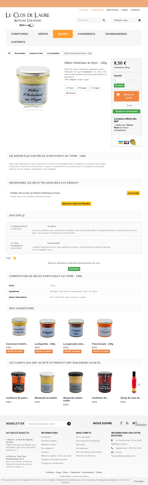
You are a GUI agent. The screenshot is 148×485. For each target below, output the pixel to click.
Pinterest (72, 93)
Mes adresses (82, 448)
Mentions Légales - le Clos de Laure (56, 456)
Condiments (75, 472)
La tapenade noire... (74, 344)
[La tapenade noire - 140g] (76, 328)
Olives (65, 472)
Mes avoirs (80, 444)
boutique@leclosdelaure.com (123, 456)
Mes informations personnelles (89, 452)
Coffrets (99, 472)
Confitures (50, 472)
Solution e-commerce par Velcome (77, 476)
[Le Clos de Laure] (39, 20)
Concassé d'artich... (17, 344)
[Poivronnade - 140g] (105, 328)
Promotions (46, 437)
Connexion (135, 10)
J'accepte (139, 481)
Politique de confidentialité (52, 463)
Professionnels (97, 10)
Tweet (71, 88)
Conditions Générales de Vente (54, 459)
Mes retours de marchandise (88, 441)
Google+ (96, 88)
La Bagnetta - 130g (45, 344)
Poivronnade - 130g (102, 344)
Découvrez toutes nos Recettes (76, 203)
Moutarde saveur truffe (73, 399)
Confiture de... (100, 398)
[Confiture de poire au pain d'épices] (19, 382)
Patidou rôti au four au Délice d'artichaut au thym (35, 193)
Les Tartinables (53, 53)
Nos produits (20, 53)
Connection (74, 269)
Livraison (45, 452)
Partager (82, 88)
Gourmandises (88, 472)
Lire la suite (133, 193)
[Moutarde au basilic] (47, 382)
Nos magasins (47, 448)
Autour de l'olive (36, 53)
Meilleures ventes (48, 444)
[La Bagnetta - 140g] (47, 328)
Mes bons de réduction (85, 456)
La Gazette (83, 10)
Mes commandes (83, 437)
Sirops (58, 472)
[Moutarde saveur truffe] (76, 382)
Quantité (118, 76)
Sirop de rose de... (131, 398)
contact (124, 10)
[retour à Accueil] (9, 53)
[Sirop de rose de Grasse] (133, 382)
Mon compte (83, 433)
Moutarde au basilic (46, 398)
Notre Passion (113, 10)
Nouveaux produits (49, 441)
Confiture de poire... (17, 398)
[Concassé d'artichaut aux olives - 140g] (19, 328)
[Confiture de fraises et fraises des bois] (105, 382)
